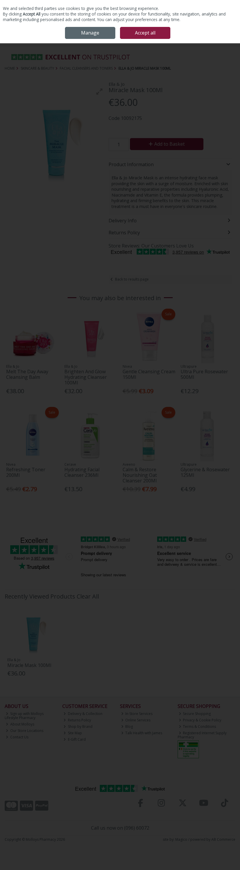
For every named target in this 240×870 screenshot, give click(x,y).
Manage (90, 33)
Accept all (145, 33)
